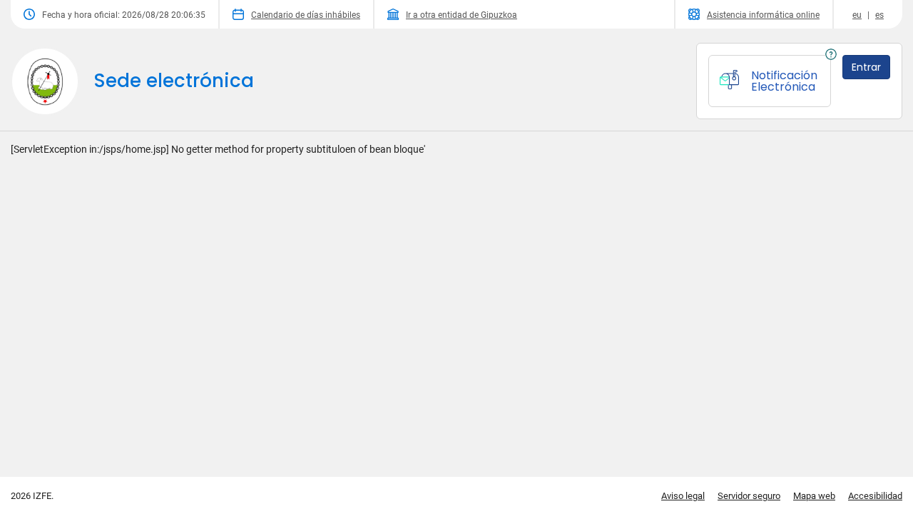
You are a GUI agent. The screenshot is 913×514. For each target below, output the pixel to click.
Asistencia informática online (763, 15)
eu (857, 15)
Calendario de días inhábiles (305, 15)
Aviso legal (683, 495)
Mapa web (814, 495)
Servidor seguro (749, 495)
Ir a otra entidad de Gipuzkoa (461, 15)
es (879, 15)
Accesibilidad (875, 495)
